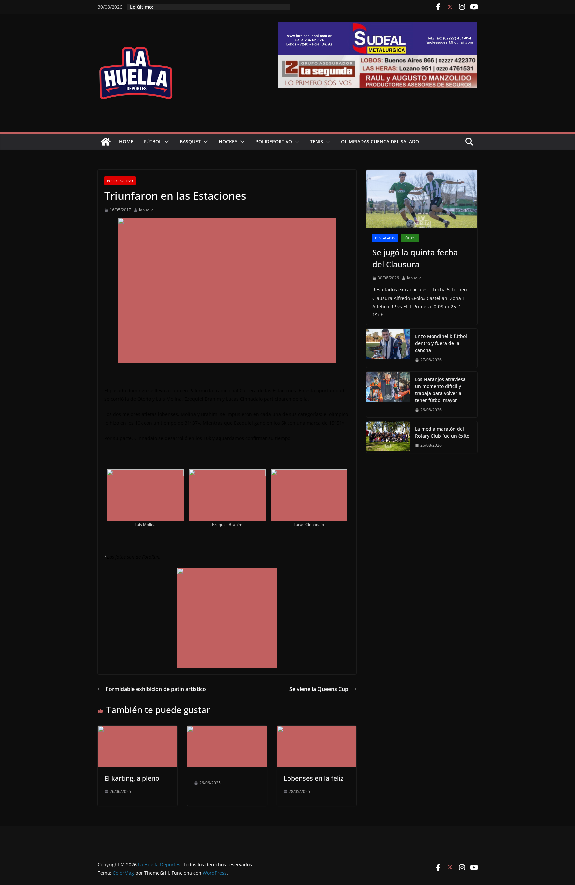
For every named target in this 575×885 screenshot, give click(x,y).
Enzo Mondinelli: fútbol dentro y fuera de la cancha (441, 343)
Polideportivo (273, 141)
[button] (165, 141)
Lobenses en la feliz (313, 778)
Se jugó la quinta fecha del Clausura (415, 258)
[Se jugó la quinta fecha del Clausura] (421, 199)
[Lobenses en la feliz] (316, 730)
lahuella (146, 210)
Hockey (228, 141)
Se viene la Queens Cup (318, 689)
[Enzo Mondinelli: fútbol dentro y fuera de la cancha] (388, 348)
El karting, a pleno (131, 778)
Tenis (316, 141)
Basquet (190, 141)
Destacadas (385, 238)
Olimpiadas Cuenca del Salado (380, 141)
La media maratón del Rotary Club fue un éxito (442, 432)
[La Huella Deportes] (106, 142)
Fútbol (153, 141)
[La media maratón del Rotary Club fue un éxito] (388, 437)
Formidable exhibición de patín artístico (156, 689)
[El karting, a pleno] (137, 730)
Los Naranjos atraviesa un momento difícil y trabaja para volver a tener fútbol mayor (440, 389)
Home (126, 141)
